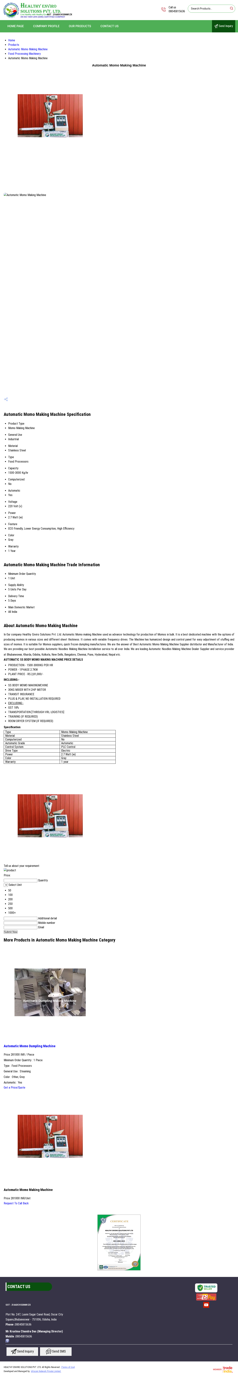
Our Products (80, 26)
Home (11, 40)
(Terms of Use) (68, 1367)
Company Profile (46, 26)
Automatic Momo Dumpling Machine (29, 1046)
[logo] (34, 17)
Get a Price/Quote (14, 1087)
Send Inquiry (225, 26)
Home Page (15, 26)
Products (13, 45)
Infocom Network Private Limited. (46, 1371)
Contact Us (109, 26)
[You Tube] (206, 1307)
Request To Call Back (16, 1203)
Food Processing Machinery (24, 53)
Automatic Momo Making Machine (28, 49)
